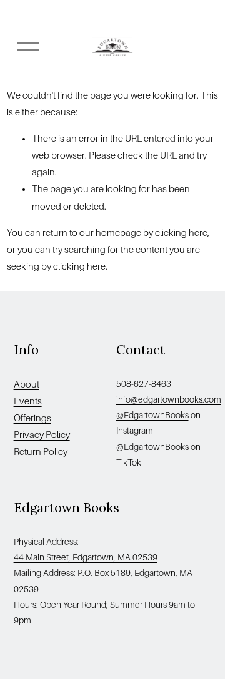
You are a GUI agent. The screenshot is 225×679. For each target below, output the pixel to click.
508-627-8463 (143, 384)
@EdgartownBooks (152, 415)
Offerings (32, 418)
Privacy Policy (42, 435)
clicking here (181, 233)
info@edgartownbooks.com (168, 399)
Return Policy (41, 452)
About (26, 384)
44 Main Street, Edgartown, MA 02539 (86, 557)
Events (28, 401)
